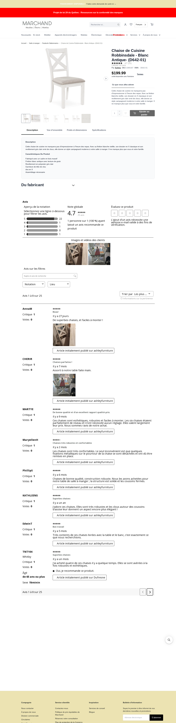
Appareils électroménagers (66, 35)
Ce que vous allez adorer (123, 85)
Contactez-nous (61, 708)
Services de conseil (97, 708)
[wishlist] (131, 24)
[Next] (106, 78)
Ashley (118, 68)
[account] (125, 24)
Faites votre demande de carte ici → (101, 4)
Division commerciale (30, 716)
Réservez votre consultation (66, 718)
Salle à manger (34, 43)
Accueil (23, 43)
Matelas (84, 35)
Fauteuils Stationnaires (50, 43)
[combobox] (104, 24)
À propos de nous (28, 712)
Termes (140, 74)
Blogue (92, 712)
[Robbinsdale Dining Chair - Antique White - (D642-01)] (65, 78)
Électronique (96, 35)
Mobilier (47, 35)
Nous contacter (27, 708)
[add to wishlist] (126, 113)
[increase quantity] (119, 111)
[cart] (152, 24)
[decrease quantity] (119, 114)
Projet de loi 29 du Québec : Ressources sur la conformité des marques (88, 12)
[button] (169, 640)
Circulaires (25, 719)
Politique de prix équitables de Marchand (67, 713)
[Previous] (25, 78)
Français (139, 24)
